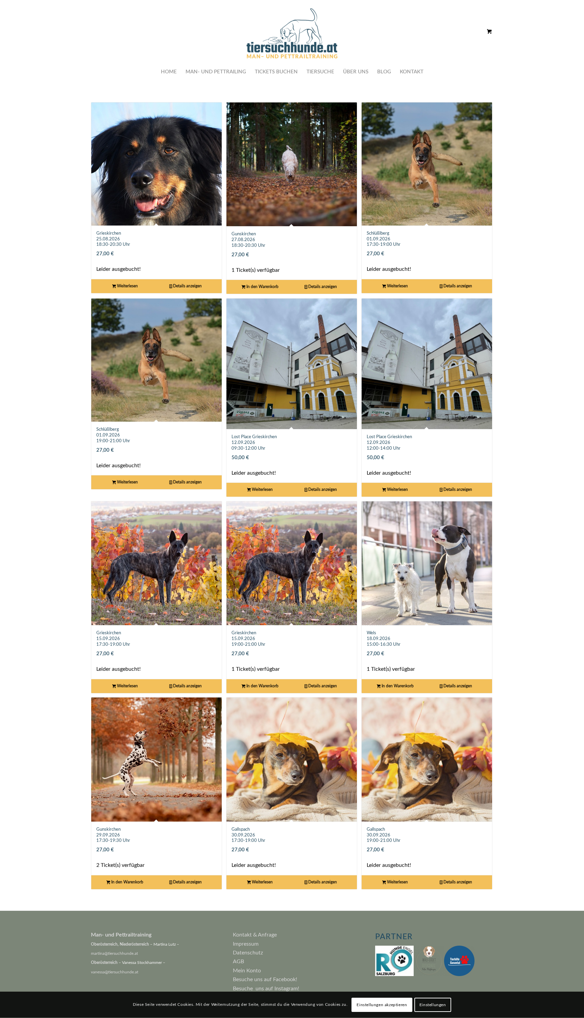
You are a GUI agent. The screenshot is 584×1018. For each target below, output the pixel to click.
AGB (238, 961)
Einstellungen (432, 1005)
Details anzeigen (187, 286)
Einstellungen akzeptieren (382, 1005)
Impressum (246, 944)
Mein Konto (247, 970)
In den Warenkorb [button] (261, 287)
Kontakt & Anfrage (255, 935)
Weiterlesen (127, 286)
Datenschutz (248, 952)
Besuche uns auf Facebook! (265, 979)
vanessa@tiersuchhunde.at (114, 972)
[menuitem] (168, 72)
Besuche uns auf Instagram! (266, 988)
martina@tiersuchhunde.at (114, 953)
